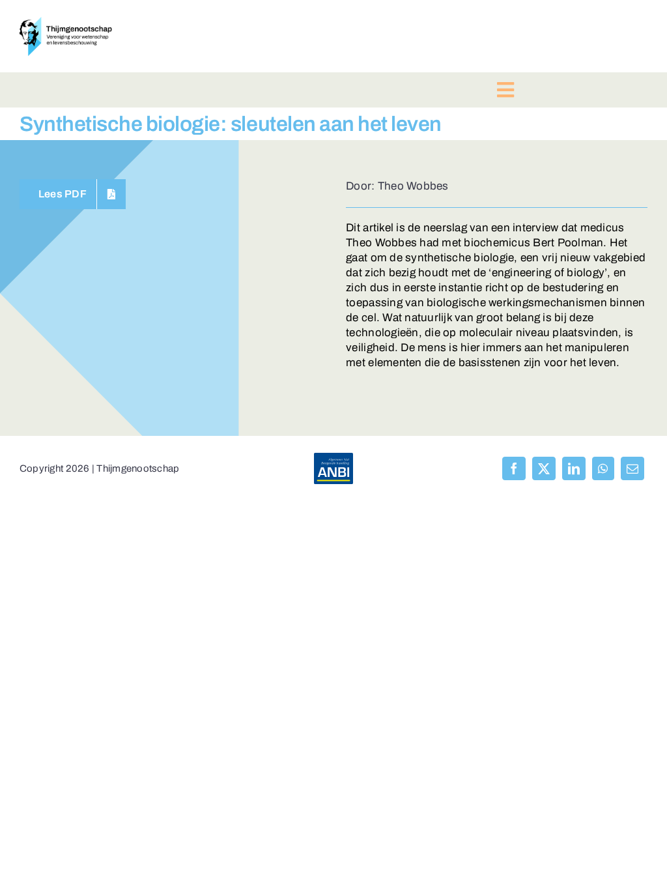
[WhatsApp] (603, 468)
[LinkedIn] (574, 468)
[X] (544, 468)
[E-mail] (632, 468)
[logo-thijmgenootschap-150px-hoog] (66, 22)
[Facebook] (514, 468)
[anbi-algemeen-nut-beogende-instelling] (333, 458)
